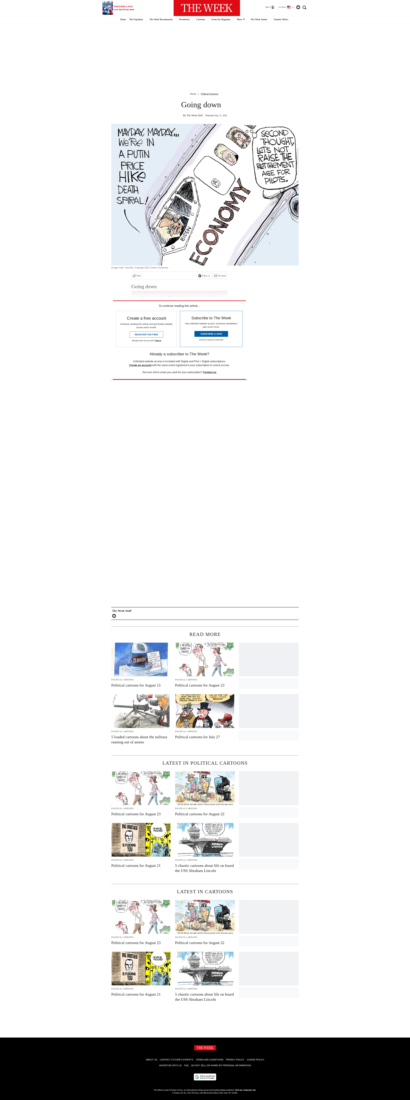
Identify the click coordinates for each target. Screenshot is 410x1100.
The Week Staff (195, 115)
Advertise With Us (170, 1065)
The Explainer (136, 19)
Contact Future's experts (176, 1059)
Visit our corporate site (245, 1090)
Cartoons (200, 19)
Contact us (209, 372)
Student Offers (281, 19)
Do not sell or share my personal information (221, 1065)
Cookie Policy (255, 1059)
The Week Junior (259, 19)
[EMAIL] (115, 616)
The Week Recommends (160, 19)
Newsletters (184, 19)
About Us (151, 1059)
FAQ (186, 1065)
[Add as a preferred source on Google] (205, 1076)
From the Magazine (220, 19)
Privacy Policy (235, 1059)
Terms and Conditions (209, 1059)
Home (193, 94)
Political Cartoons (209, 94)
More (240, 19)
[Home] (122, 19)
